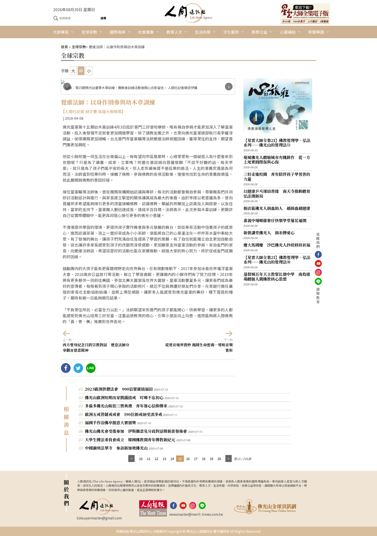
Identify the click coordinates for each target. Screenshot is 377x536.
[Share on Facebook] (66, 371)
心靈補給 (288, 32)
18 (203, 458)
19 (211, 458)
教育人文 (174, 32)
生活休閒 (203, 32)
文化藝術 (231, 32)
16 (188, 458)
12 (156, 458)
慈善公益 (259, 32)
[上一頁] (131, 458)
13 (164, 458)
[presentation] (67, 86)
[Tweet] (78, 371)
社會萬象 (146, 32)
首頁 (64, 46)
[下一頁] (228, 458)
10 (140, 458)
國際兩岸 (117, 32)
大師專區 (61, 32)
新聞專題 (316, 32)
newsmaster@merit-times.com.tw (196, 514)
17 (195, 458)
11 (148, 458)
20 (219, 458)
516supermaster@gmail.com (99, 517)
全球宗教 (89, 32)
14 (172, 458)
